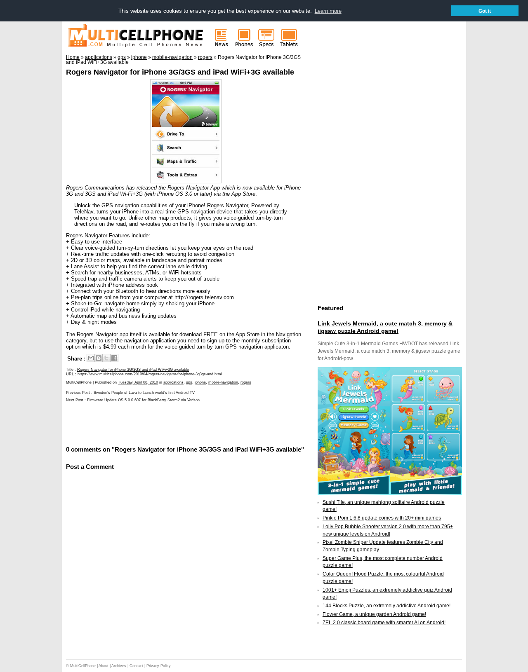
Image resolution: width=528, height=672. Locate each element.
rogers (245, 382)
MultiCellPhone (83, 666)
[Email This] (91, 358)
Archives (118, 666)
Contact (136, 666)
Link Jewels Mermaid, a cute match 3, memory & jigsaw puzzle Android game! (385, 327)
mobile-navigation (223, 382)
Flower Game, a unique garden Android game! (374, 614)
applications (173, 382)
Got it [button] (484, 11)
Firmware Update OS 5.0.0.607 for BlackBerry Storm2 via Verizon (143, 400)
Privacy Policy (158, 666)
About (103, 666)
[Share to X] (106, 358)
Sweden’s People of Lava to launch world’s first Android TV (144, 393)
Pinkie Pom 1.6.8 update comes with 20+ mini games (382, 518)
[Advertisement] (162, 423)
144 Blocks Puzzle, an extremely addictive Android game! (386, 606)
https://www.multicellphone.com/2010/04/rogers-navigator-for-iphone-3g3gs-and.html (150, 374)
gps (189, 382)
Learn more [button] (328, 11)
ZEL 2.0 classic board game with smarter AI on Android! (384, 622)
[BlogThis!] (98, 358)
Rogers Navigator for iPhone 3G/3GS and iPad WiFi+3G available (180, 72)
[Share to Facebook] (114, 358)
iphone (200, 382)
